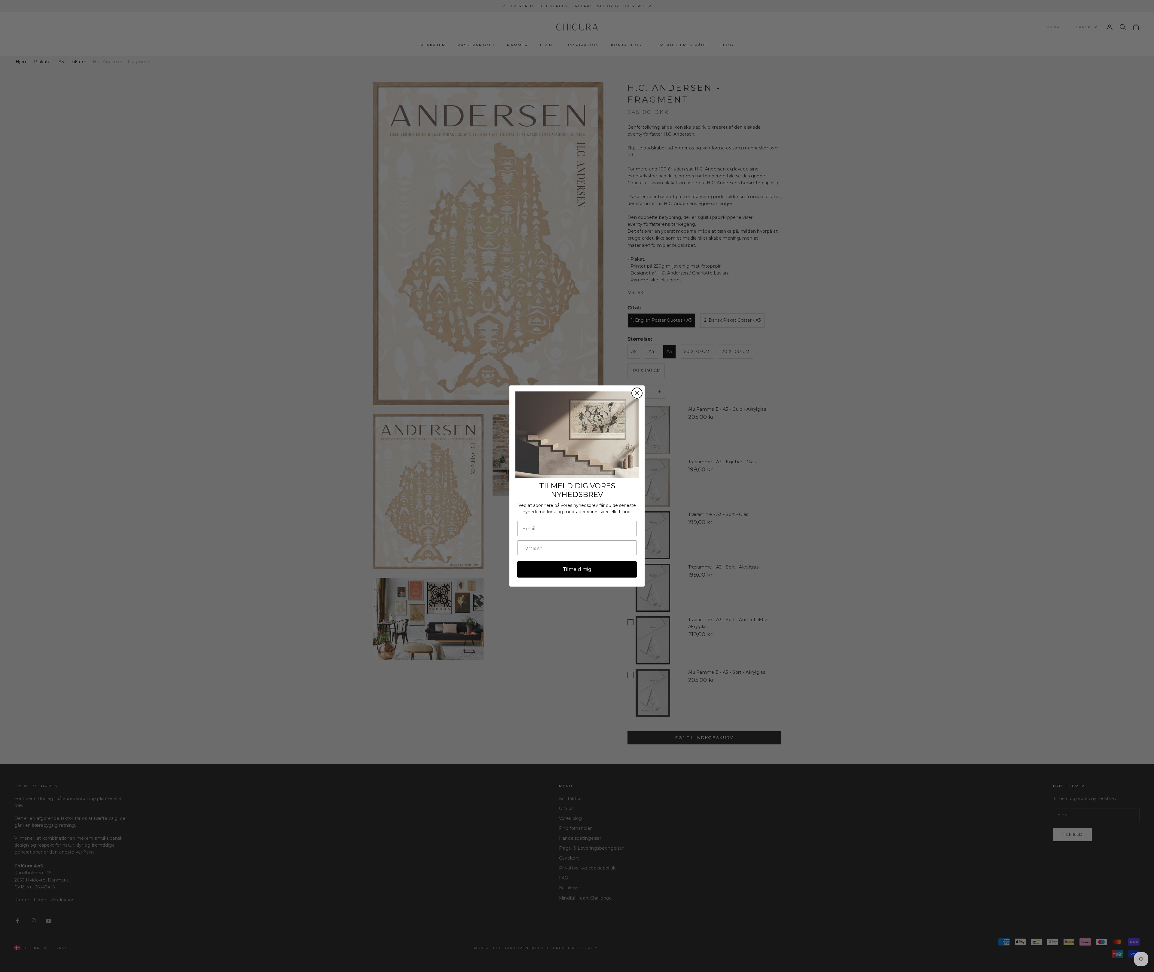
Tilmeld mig (577, 569)
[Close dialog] (637, 393)
